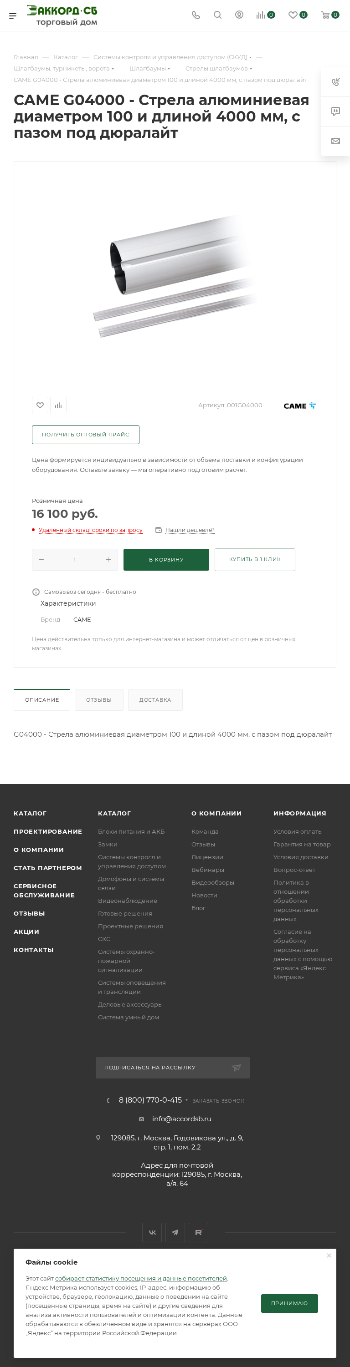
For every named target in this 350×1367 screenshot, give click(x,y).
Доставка (155, 700)
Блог (198, 907)
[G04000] (175, 276)
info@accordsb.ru (181, 1118)
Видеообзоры (212, 882)
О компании (39, 849)
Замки (108, 844)
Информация (300, 813)
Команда (205, 831)
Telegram (175, 1232)
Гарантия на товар (302, 844)
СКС (104, 938)
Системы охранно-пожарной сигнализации (126, 960)
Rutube (198, 1232)
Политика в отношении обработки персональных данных (296, 900)
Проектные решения (130, 926)
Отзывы (99, 700)
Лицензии (207, 857)
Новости (204, 895)
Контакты (33, 949)
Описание (42, 700)
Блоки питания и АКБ (131, 831)
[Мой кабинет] (239, 15)
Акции (27, 931)
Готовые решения (125, 913)
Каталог (30, 813)
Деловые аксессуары (130, 1004)
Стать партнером (48, 867)
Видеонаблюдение (127, 900)
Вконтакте (152, 1232)
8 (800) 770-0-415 (150, 1100)
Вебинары (207, 869)
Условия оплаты (298, 831)
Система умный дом (128, 1017)
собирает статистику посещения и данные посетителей (141, 1278)
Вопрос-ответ (294, 869)
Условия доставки (301, 857)
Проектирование (48, 831)
